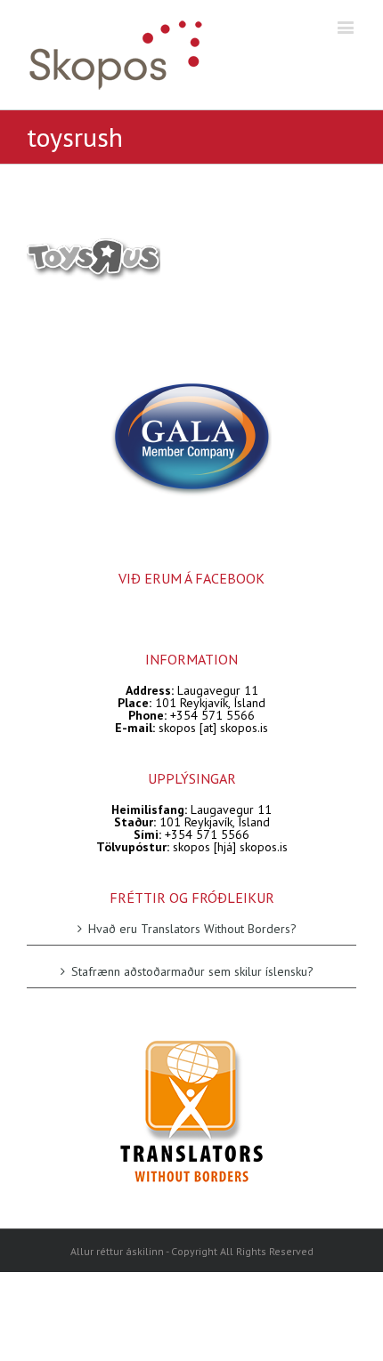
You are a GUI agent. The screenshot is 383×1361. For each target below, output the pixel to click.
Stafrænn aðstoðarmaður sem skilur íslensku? (192, 970)
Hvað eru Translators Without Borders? (192, 929)
